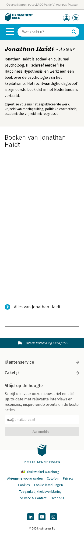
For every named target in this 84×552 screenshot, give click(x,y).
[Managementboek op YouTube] (42, 516)
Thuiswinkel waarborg (42, 472)
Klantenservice (19, 362)
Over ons (57, 498)
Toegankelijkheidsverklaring (40, 492)
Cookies (24, 485)
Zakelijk (12, 372)
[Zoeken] (74, 32)
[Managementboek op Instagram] (53, 516)
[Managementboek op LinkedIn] (30, 516)
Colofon (53, 479)
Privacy (68, 479)
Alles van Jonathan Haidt (37, 307)
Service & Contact (33, 498)
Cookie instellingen (48, 485)
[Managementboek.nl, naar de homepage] (19, 20)
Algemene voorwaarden (25, 479)
